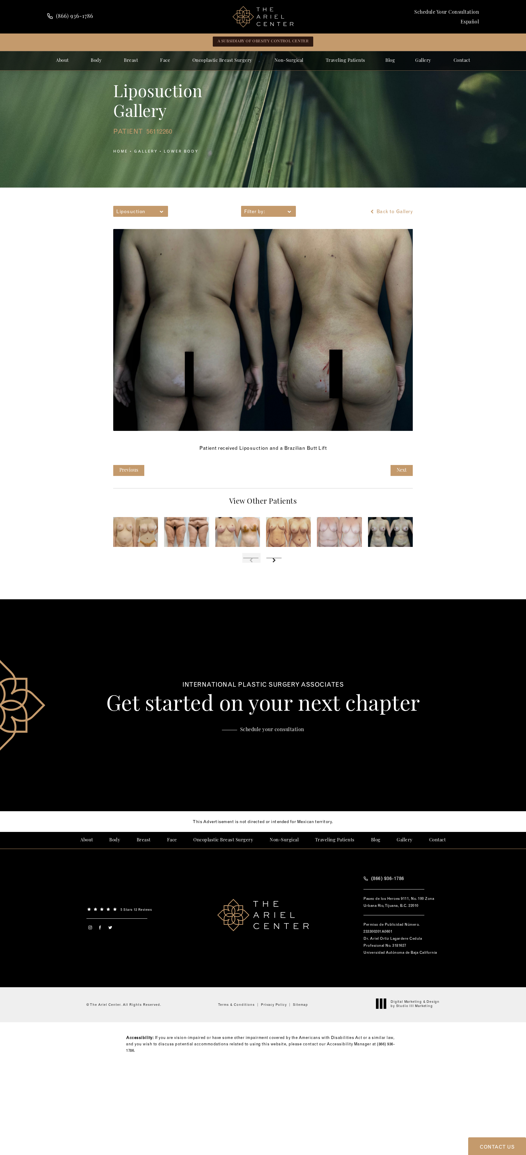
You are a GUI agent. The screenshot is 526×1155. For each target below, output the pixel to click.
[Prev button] (251, 558)
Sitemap (300, 1004)
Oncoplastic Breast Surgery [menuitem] (222, 60)
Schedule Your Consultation (446, 12)
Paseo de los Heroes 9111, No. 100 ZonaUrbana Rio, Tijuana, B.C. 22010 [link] (398, 902)
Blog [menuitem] (390, 60)
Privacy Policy (274, 1004)
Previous (128, 470)
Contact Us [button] (497, 1147)
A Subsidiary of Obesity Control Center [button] (263, 41)
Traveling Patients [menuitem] (345, 60)
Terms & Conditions (236, 1004)
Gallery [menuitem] (423, 60)
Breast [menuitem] (131, 60)
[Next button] (274, 558)
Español (470, 22)
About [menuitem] (62, 60)
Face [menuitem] (165, 60)
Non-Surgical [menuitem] (289, 60)
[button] (90, 927)
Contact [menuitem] (462, 60)
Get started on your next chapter (263, 698)
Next (402, 470)
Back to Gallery (394, 211)
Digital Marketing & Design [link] (415, 1003)
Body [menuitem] (96, 60)
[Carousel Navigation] (263, 555)
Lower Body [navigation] (181, 151)
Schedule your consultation (272, 729)
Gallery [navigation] (146, 151)
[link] (70, 16)
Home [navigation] (120, 151)
